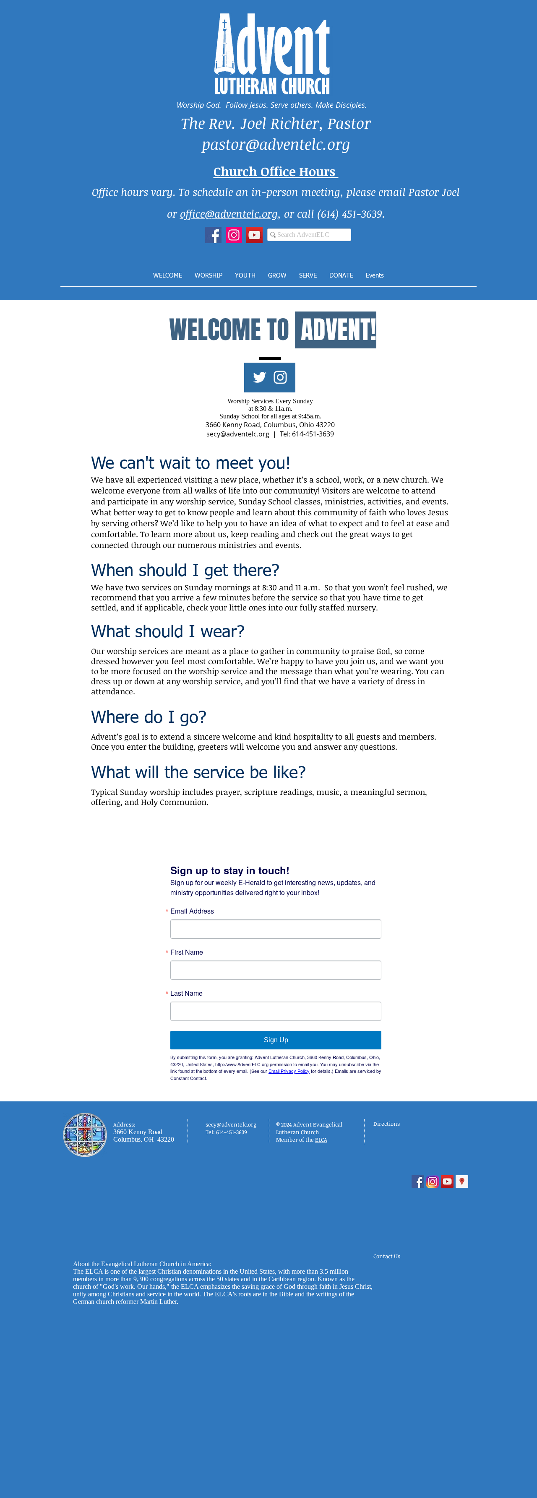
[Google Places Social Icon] (462, 1181)
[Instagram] (234, 235)
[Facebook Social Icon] (418, 1181)
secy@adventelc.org (237, 434)
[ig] (432, 1181)
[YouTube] (254, 235)
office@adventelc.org (229, 213)
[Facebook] (213, 235)
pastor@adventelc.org (276, 143)
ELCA (321, 1139)
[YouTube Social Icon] (447, 1181)
